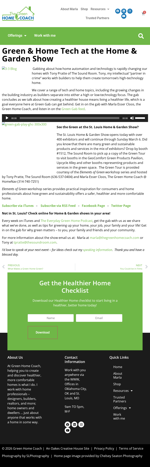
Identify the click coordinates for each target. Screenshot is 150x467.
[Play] (7, 118)
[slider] (140, 117)
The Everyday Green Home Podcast (67, 221)
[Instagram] (129, 11)
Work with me (45, 35)
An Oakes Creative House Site (67, 448)
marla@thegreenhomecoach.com (114, 238)
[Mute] (132, 118)
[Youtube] (123, 16)
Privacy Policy (104, 448)
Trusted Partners (97, 18)
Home (117, 367)
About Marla (69, 9)
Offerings (15, 35)
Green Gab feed (73, 109)
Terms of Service (131, 448)
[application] (75, 118)
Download (43, 332)
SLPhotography (37, 456)
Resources (98, 9)
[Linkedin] (123, 11)
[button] (141, 36)
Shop (84, 9)
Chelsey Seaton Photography (121, 456)
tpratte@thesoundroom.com (35, 242)
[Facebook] (117, 11)
